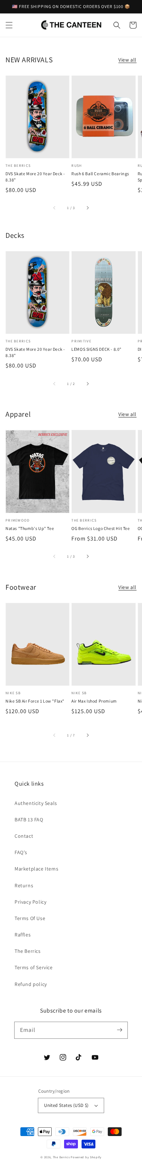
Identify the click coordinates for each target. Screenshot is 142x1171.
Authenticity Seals (36, 803)
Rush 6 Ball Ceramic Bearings (100, 173)
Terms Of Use (30, 918)
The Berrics (28, 951)
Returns (24, 885)
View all (127, 59)
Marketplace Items (36, 868)
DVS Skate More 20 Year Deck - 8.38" (35, 176)
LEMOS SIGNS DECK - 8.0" (96, 349)
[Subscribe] (119, 1030)
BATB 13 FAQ (29, 819)
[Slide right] (87, 208)
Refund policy (31, 984)
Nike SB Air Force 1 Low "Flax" (34, 701)
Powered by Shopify (86, 1157)
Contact (24, 836)
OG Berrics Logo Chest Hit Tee (100, 528)
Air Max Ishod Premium (94, 701)
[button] (9, 25)
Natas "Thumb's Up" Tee (29, 528)
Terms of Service (34, 967)
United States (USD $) (66, 1105)
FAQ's (21, 852)
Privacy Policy (30, 902)
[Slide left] (55, 208)
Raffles (23, 934)
